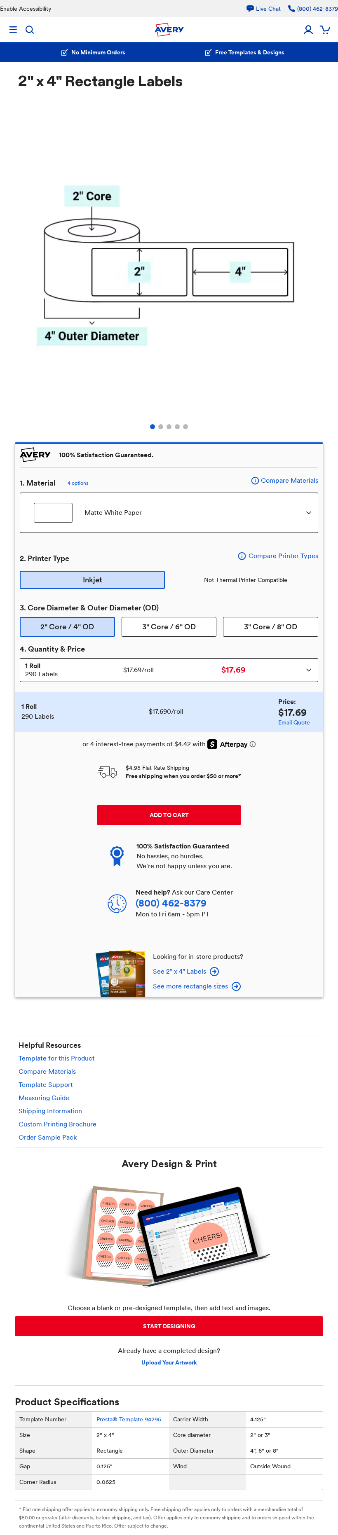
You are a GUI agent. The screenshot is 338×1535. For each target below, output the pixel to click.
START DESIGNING (169, 1326)
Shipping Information (50, 1111)
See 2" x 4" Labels (179, 971)
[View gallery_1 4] (177, 426)
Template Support (46, 1085)
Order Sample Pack (48, 1137)
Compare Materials (289, 480)
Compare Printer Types (283, 556)
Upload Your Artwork (169, 1362)
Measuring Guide (44, 1098)
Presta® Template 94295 (128, 1419)
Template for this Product (57, 1058)
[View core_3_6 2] (160, 426)
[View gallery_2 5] (185, 426)
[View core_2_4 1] (152, 426)
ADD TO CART (169, 815)
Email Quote (294, 722)
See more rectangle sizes (190, 986)
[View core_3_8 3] (169, 426)
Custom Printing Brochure (57, 1124)
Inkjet (92, 579)
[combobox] (169, 513)
